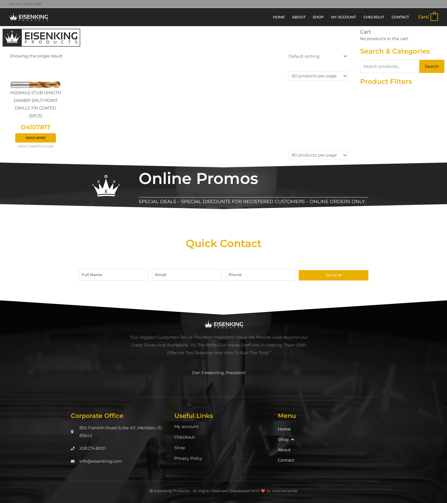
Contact (286, 460)
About (284, 449)
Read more (36, 138)
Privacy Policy (188, 458)
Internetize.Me (284, 491)
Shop (179, 447)
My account (186, 426)
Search (432, 66)
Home (284, 429)
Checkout (184, 437)
